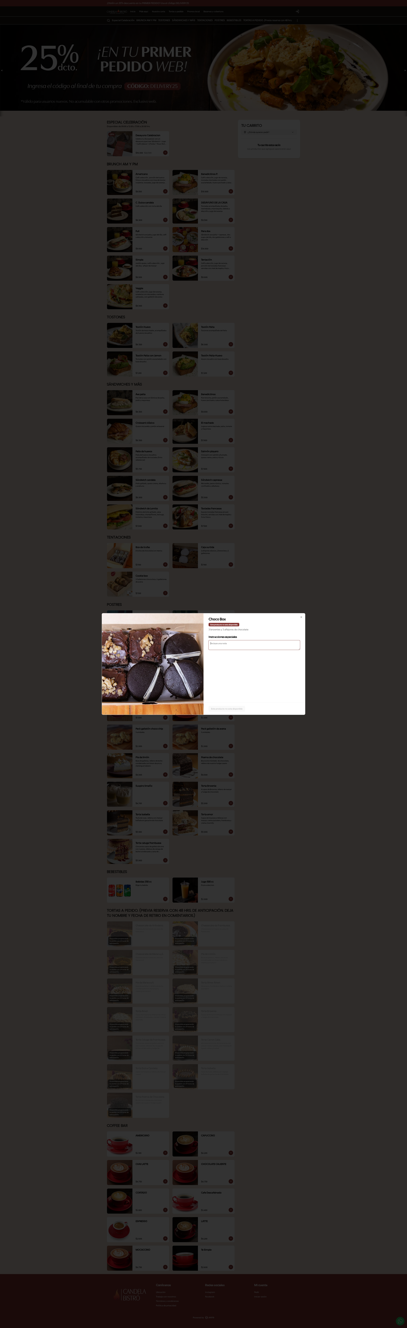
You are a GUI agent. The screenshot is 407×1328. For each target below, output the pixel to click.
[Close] (301, 617)
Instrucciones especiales (223, 636)
